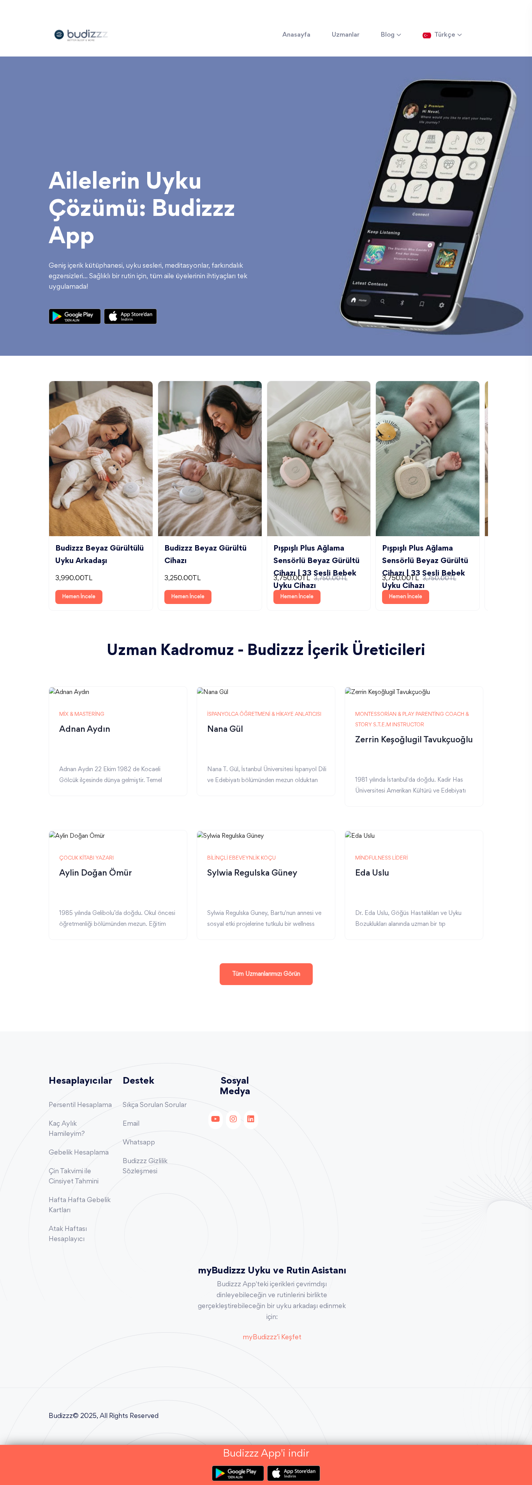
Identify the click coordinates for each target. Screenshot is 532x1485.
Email (131, 1124)
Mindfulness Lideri (381, 858)
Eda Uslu (372, 874)
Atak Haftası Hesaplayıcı (68, 1234)
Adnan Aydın (84, 730)
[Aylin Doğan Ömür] (77, 835)
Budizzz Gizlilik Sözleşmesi (145, 1166)
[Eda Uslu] (360, 835)
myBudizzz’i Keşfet (272, 1338)
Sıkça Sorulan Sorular (155, 1105)
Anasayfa (296, 35)
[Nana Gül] (212, 691)
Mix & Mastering (81, 714)
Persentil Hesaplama (80, 1105)
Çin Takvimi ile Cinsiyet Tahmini (74, 1177)
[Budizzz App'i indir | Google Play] (76, 316)
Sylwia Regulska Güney (252, 874)
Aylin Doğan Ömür (95, 874)
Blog (388, 35)
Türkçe (444, 35)
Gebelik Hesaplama (79, 1153)
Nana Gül (225, 730)
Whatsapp (139, 1143)
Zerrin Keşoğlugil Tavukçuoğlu (414, 740)
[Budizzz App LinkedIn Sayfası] (251, 1120)
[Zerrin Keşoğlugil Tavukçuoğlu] (387, 691)
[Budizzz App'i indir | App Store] (130, 316)
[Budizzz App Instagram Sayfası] (233, 1120)
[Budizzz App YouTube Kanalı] (215, 1120)
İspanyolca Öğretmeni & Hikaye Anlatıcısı (264, 714)
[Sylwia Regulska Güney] (230, 835)
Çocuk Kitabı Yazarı (86, 858)
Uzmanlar (345, 35)
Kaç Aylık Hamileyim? (67, 1129)
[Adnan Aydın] (69, 691)
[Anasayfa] (81, 34)
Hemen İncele (78, 597)
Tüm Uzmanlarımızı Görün (266, 974)
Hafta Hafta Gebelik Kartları (80, 1205)
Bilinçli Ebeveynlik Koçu (241, 858)
